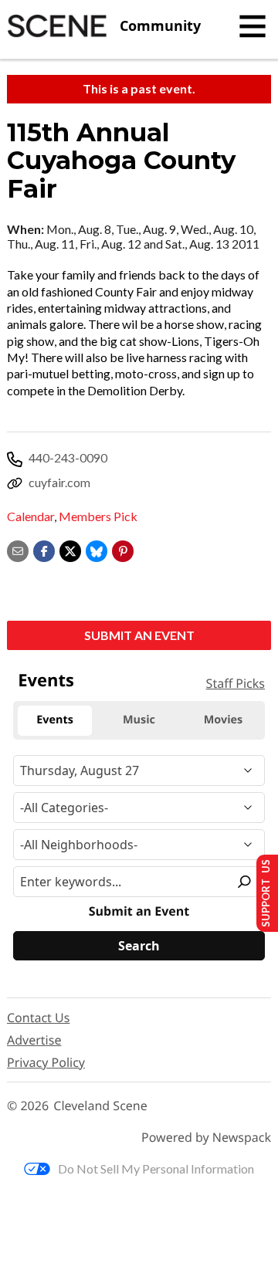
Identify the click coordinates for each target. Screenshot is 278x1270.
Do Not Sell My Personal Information (156, 1168)
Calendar (30, 516)
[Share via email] (18, 549)
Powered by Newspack (206, 1137)
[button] (123, 549)
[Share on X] (70, 549)
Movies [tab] (223, 720)
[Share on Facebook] (44, 549)
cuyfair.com (59, 482)
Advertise (34, 1039)
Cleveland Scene (100, 1106)
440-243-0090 (68, 457)
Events (46, 680)
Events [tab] (54, 720)
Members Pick (98, 516)
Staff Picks (235, 683)
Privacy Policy (46, 1062)
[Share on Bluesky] (96, 549)
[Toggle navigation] (252, 26)
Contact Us (38, 1017)
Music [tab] (139, 720)
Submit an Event (139, 635)
